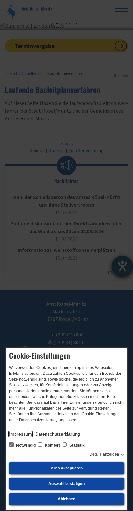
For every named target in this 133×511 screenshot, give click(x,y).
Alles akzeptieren (67, 468)
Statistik (76, 445)
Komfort (52, 445)
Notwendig (25, 445)
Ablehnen (66, 499)
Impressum (20, 434)
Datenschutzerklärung (57, 434)
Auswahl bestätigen (66, 483)
